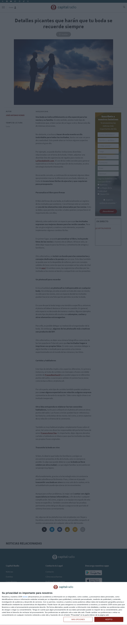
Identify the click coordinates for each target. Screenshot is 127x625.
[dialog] (63, 603)
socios (25, 597)
